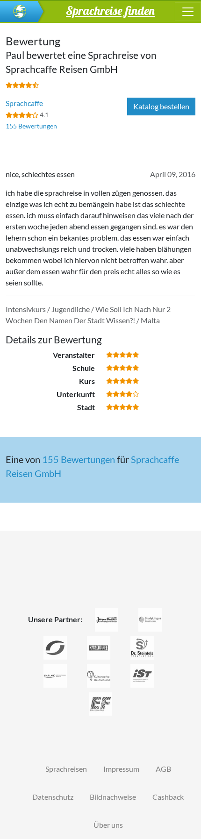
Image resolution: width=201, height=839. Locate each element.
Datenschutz (52, 796)
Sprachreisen (66, 768)
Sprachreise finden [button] (110, 10)
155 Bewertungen (31, 126)
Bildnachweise (113, 796)
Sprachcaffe (24, 103)
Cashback (168, 796)
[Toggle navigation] (188, 11)
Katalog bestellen (161, 106)
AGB (163, 768)
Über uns (108, 824)
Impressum (121, 768)
